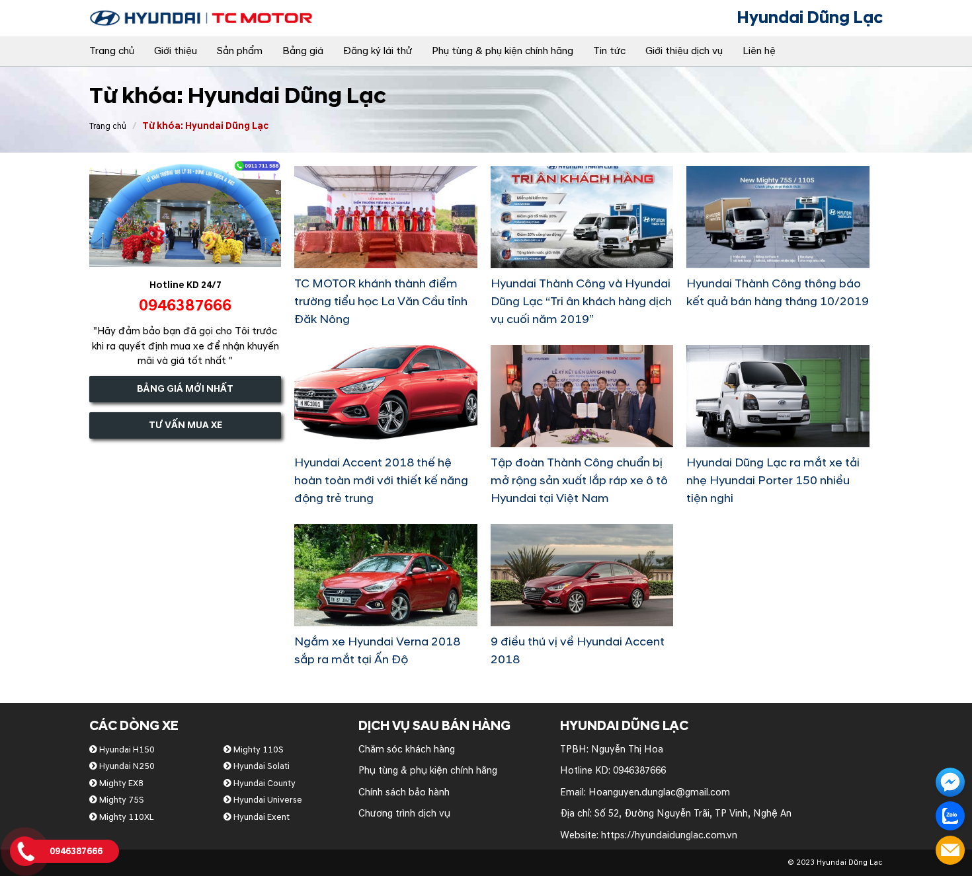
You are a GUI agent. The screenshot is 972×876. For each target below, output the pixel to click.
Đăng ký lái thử (377, 51)
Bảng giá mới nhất (185, 389)
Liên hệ (759, 51)
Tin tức (609, 51)
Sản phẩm (240, 51)
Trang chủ (111, 51)
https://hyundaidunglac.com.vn (669, 835)
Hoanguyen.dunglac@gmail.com (659, 792)
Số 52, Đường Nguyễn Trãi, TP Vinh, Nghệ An (692, 813)
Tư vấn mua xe (185, 425)
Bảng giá (302, 51)
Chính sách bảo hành (404, 792)
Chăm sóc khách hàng (406, 749)
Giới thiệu (175, 51)
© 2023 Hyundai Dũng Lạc (835, 862)
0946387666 (639, 770)
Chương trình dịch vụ (404, 813)
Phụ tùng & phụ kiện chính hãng (502, 51)
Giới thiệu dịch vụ (684, 51)
